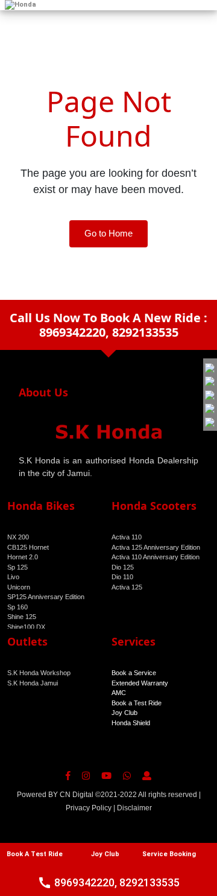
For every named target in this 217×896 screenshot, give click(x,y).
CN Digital (76, 794)
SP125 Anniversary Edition (45, 596)
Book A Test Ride (35, 854)
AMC (119, 692)
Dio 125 (123, 567)
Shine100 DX (26, 627)
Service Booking (169, 854)
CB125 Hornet (28, 547)
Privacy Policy (89, 808)
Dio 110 (122, 576)
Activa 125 (127, 587)
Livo (13, 576)
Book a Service (134, 672)
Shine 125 (21, 616)
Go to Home (108, 233)
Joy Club (124, 712)
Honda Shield (131, 722)
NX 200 (18, 537)
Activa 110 (127, 537)
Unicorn (18, 587)
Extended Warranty (140, 683)
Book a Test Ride (137, 703)
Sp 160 (17, 607)
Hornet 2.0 (22, 557)
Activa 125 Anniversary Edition (156, 547)
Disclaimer (134, 808)
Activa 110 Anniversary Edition (156, 557)
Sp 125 (17, 567)
